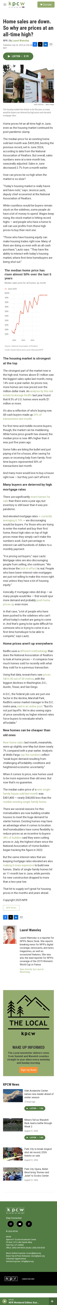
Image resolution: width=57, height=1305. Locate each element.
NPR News (11, 907)
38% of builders (12, 837)
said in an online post (29, 706)
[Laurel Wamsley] (10, 935)
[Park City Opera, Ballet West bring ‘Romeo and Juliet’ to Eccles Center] (13, 1174)
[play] (5, 1301)
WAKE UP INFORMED (28, 1047)
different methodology (33, 651)
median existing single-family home (24, 801)
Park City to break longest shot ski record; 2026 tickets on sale (38, 1152)
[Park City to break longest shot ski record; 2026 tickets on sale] (13, 1153)
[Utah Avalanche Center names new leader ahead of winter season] (13, 1095)
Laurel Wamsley (21, 40)
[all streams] (53, 1301)
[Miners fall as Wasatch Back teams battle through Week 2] (13, 1124)
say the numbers (31, 754)
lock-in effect (28, 568)
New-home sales (13, 742)
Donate (47, 4)
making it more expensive (18, 865)
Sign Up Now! (28, 1070)
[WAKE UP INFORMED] (28, 1015)
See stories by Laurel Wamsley (31, 971)
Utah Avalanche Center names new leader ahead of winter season (39, 1094)
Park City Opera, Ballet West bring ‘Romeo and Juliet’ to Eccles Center (36, 1172)
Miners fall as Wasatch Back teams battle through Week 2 (38, 1123)
